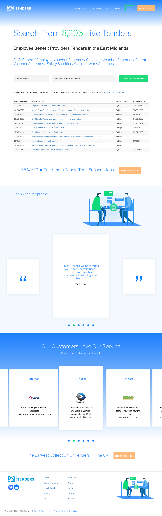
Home (46, 477)
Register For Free (146, 8)
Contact (116, 8)
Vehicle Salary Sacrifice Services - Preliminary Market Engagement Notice (61, 110)
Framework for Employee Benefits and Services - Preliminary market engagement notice (67, 137)
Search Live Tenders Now (134, 78)
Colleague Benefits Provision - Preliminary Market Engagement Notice (60, 115)
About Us (72, 477)
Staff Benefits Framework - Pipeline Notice (49, 132)
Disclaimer (73, 511)
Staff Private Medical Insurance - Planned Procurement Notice (56, 119)
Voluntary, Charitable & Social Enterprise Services (51, 150)
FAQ (45, 498)
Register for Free (114, 92)
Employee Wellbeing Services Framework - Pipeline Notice (55, 123)
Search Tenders (81, 8)
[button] (69, 325)
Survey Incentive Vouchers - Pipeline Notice (49, 128)
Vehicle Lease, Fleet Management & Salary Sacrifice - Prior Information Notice (63, 145)
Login (129, 8)
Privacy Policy (60, 511)
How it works (96, 8)
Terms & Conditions (42, 511)
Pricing (107, 8)
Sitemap (72, 498)
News (70, 483)
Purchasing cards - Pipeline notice (45, 141)
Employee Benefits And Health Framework (48, 106)
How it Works (50, 488)
